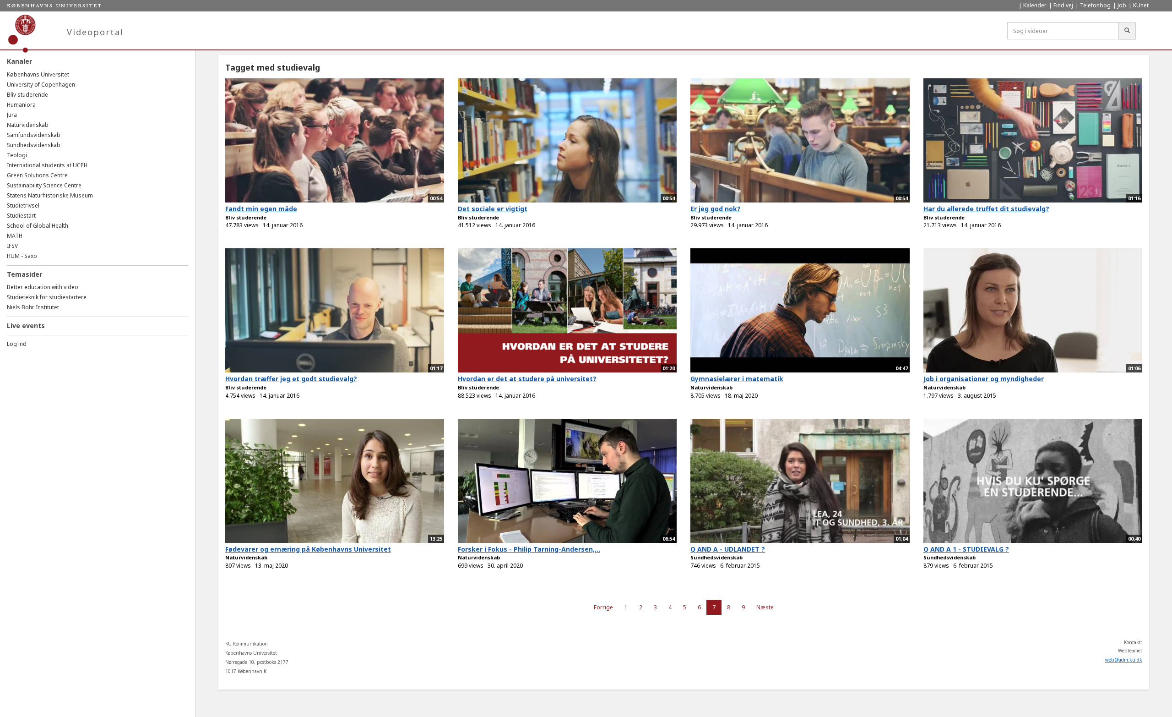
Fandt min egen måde (261, 208)
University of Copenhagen (41, 84)
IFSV (12, 246)
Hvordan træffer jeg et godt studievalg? (291, 378)
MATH (14, 236)
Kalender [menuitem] (1035, 5)
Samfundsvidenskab (33, 135)
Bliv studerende (27, 95)
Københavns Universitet (38, 74)
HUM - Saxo (22, 256)
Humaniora (21, 105)
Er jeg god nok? (715, 208)
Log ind (17, 344)
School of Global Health (37, 226)
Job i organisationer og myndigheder (983, 378)
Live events (26, 325)
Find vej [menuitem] (1063, 5)
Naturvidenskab (28, 125)
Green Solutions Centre (37, 175)
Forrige (603, 607)
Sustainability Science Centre (44, 185)
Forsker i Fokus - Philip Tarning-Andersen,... (529, 549)
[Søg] (1127, 30)
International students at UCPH (47, 165)
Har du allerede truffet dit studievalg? (986, 208)
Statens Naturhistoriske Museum (50, 195)
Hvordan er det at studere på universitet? (527, 378)
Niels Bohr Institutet (33, 307)
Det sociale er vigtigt (492, 208)
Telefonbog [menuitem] (1095, 5)
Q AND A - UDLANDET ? (727, 549)
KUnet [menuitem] (1141, 5)
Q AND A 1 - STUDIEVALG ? (966, 549)
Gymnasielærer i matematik (736, 378)
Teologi (17, 155)
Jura (12, 115)
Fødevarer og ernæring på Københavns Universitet (308, 549)
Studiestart (21, 215)
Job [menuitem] (1122, 5)
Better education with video (42, 287)
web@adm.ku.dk (1123, 660)
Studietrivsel (23, 205)
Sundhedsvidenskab (33, 145)
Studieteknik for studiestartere (47, 297)
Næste (765, 607)
